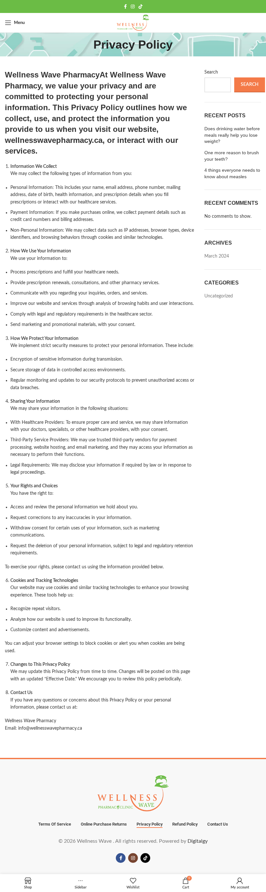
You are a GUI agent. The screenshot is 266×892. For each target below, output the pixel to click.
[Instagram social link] (133, 6)
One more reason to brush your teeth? (231, 156)
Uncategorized (218, 296)
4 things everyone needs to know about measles (232, 173)
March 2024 (216, 256)
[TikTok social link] (140, 6)
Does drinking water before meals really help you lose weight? (232, 135)
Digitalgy (197, 841)
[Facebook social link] (125, 6)
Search (211, 72)
